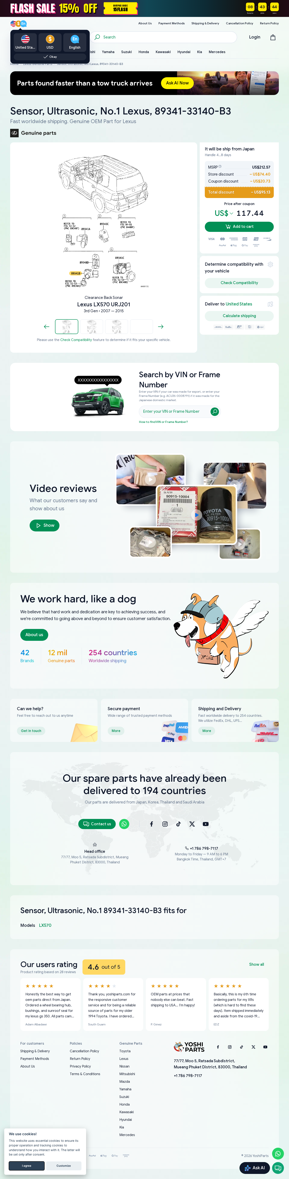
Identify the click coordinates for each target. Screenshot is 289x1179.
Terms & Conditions (85, 1074)
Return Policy (80, 1059)
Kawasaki (126, 1112)
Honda (124, 1104)
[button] (66, 326)
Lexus (123, 1059)
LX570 (45, 925)
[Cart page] (273, 37)
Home (14, 64)
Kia (121, 1127)
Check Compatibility (76, 340)
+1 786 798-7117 (204, 848)
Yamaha (125, 1089)
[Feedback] (278, 1168)
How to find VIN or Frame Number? (163, 422)
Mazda (124, 1082)
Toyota (125, 1051)
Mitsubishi (127, 1074)
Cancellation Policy (84, 1051)
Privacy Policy (80, 1066)
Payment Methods (34, 1059)
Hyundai (125, 1120)
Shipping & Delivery (35, 1051)
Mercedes (127, 1135)
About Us (27, 1066)
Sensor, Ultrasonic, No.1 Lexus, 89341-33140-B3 (90, 64)
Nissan (124, 1066)
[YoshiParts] (189, 1047)
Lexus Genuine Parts (37, 64)
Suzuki (124, 1097)
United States (239, 304)
